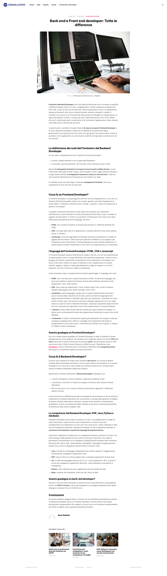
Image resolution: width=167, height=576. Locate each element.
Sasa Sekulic (64, 515)
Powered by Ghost (135, 567)
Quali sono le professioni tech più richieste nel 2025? (59, 551)
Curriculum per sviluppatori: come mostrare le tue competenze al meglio (82, 552)
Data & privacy (79, 567)
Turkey (53, 5)
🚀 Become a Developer (68, 5)
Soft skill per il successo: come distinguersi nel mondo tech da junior (107, 551)
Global (31, 5)
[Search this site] (162, 4)
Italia (38, 5)
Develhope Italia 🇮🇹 (92, 16)
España (46, 5)
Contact (89, 567)
